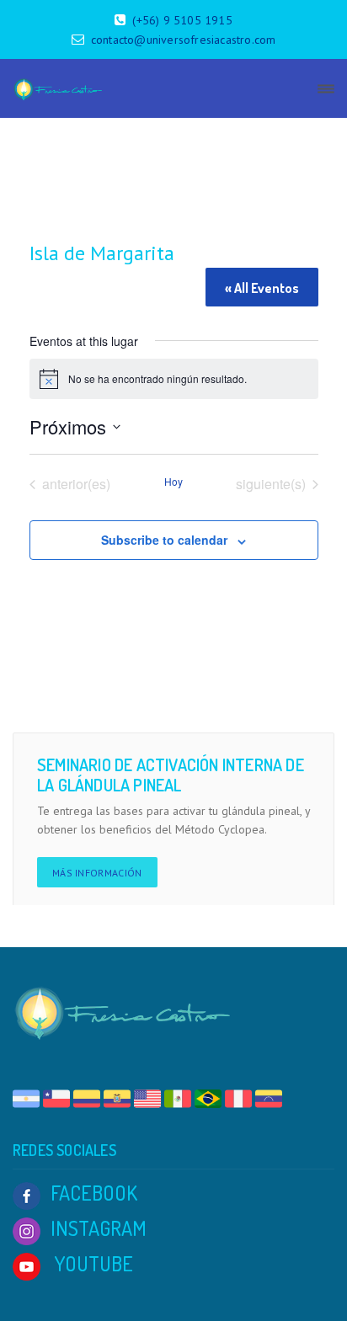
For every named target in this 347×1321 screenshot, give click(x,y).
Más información (97, 872)
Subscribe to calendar (164, 539)
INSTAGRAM (99, 1228)
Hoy (173, 481)
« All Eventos (262, 288)
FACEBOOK (94, 1193)
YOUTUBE (92, 1263)
